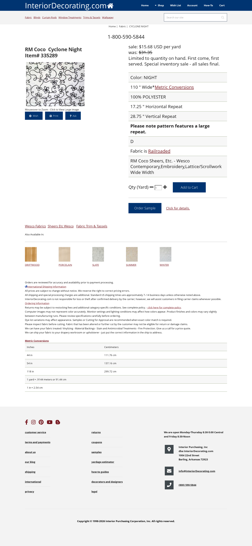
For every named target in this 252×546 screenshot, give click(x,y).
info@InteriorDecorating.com (197, 471)
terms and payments (37, 442)
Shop (161, 5)
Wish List (175, 5)
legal (94, 491)
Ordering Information (37, 303)
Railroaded (159, 151)
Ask (74, 115)
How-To (208, 5)
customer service (35, 432)
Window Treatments (69, 17)
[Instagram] (33, 423)
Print (55, 115)
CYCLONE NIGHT (138, 26)
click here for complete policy (164, 307)
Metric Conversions (174, 87)
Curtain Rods (49, 17)
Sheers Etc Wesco (61, 226)
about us (30, 452)
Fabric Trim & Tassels (91, 226)
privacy (29, 491)
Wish (35, 115)
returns (96, 432)
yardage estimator (102, 462)
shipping (30, 471)
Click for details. (178, 208)
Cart (222, 5)
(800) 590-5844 (187, 485)
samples (96, 452)
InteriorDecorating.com (66, 5)
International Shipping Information (46, 286)
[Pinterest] (41, 423)
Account (192, 5)
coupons (96, 442)
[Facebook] (26, 423)
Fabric (28, 17)
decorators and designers (107, 481)
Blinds (37, 17)
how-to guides (100, 471)
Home (145, 5)
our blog (30, 462)
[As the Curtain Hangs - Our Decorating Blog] (58, 423)
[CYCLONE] (55, 84)
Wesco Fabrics (35, 226)
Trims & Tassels (91, 17)
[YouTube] (49, 423)
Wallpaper (108, 17)
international (33, 481)
